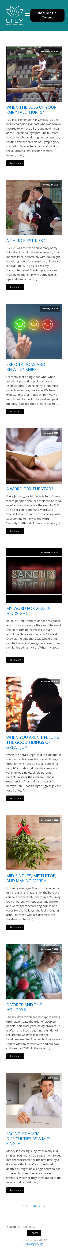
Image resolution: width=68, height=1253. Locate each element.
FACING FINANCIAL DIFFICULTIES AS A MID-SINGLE (28, 1138)
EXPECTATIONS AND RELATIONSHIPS (25, 367)
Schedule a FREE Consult (47, 15)
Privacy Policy (34, 1244)
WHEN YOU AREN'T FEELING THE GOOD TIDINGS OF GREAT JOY (33, 742)
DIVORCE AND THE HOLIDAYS (24, 1007)
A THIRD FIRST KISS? (25, 240)
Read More (15, 163)
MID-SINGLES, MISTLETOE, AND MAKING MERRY (31, 878)
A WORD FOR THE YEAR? (29, 488)
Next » (40, 1206)
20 (34, 1206)
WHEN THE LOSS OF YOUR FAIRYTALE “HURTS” (31, 110)
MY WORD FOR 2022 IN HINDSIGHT (28, 611)
